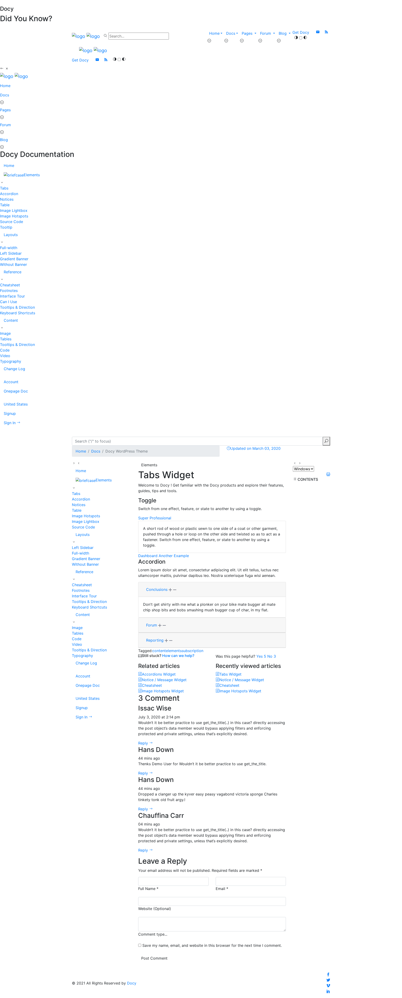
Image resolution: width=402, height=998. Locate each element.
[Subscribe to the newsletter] (318, 32)
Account (11, 381)
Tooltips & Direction (17, 307)
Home (214, 33)
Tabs (4, 188)
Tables (5, 339)
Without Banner (13, 264)
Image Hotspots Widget (163, 691)
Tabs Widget (230, 674)
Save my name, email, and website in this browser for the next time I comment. (212, 945)
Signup (10, 413)
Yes (261, 656)
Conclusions (157, 589)
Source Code (11, 221)
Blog (4, 139)
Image (5, 333)
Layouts (11, 234)
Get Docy (300, 32)
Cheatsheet (10, 285)
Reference (12, 272)
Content (11, 320)
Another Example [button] (174, 555)
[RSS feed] (326, 32)
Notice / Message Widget (164, 679)
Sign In (10, 422)
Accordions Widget (159, 674)
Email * (222, 888)
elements (174, 650)
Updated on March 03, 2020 (255, 448)
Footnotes (9, 290)
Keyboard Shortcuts (17, 313)
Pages (5, 110)
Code (5, 350)
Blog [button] (283, 33)
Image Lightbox (13, 210)
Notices (6, 199)
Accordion (9, 193)
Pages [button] (248, 33)
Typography (10, 361)
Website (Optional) (154, 908)
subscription (192, 650)
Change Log (14, 368)
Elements (32, 175)
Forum (5, 124)
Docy (131, 983)
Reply (143, 743)
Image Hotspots (14, 216)
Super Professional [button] (154, 518)
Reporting (155, 640)
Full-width (8, 247)
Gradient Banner (14, 259)
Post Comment (154, 958)
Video (5, 355)
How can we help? (178, 655)
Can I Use (8, 301)
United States (16, 404)
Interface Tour (12, 296)
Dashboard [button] (147, 555)
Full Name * (148, 888)
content (159, 650)
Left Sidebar (11, 253)
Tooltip (6, 227)
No (271, 656)
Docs (4, 95)
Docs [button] (230, 33)
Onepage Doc (16, 391)
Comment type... (152, 934)
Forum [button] (266, 33)
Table (5, 205)
